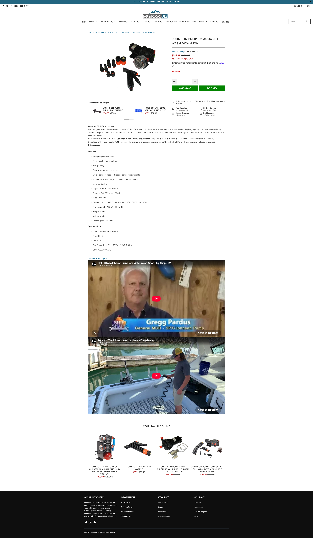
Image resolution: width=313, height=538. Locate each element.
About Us (197, 502)
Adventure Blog (164, 516)
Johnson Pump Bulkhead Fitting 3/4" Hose (113, 109)
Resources (162, 512)
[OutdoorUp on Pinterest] (11, 6)
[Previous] (93, 116)
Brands (160, 507)
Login (300, 6)
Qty (173, 76)
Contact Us (198, 507)
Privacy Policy (126, 502)
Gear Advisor (163, 502)
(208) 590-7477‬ (21, 6)
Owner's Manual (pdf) (97, 258)
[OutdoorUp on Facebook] (3, 6)
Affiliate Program (200, 512)
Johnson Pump (178, 51)
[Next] (164, 116)
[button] (94, 22)
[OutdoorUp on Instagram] (7, 6)
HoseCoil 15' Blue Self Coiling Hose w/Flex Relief (155, 109)
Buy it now (212, 88)
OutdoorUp (94, 532)
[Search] (307, 21)
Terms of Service (127, 512)
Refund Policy (126, 516)
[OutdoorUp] (155, 14)
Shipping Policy (127, 507)
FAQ (196, 516)
